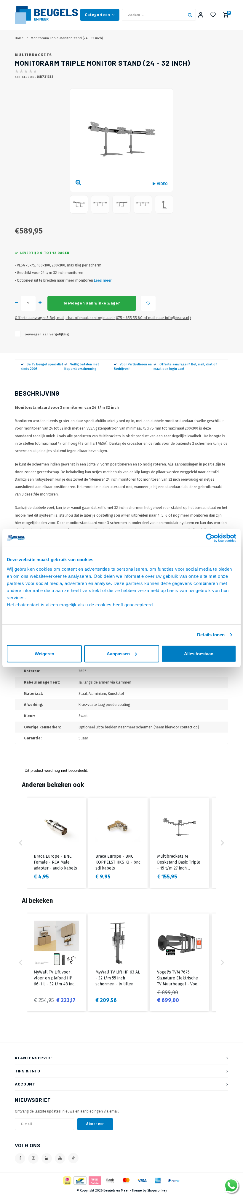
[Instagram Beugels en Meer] (33, 1158)
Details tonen (211, 634)
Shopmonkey (157, 1190)
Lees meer (103, 280)
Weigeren (44, 653)
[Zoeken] (190, 15)
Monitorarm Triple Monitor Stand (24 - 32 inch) (67, 38)
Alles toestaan (198, 653)
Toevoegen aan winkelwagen (92, 303)
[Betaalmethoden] (67, 1180)
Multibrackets (33, 55)
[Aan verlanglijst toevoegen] (148, 303)
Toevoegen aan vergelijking (46, 334)
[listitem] (56, 843)
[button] (21, 842)
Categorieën (97, 14)
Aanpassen (118, 653)
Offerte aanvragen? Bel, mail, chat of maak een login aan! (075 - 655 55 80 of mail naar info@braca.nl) (103, 317)
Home (19, 38)
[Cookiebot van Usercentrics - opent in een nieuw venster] (210, 538)
